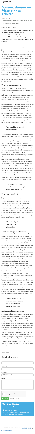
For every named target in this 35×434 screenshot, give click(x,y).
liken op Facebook (27, 427)
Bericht (3, 378)
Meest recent (16, 407)
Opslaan (6, 398)
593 (9, 27)
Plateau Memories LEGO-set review (14, 414)
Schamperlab (4, 27)
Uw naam (3, 360)
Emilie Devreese (29, 47)
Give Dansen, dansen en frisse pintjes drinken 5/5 (7, 351)
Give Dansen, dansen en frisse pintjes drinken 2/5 (3, 351)
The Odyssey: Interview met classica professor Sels (18, 412)
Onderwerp (4, 366)
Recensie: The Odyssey (11, 410)
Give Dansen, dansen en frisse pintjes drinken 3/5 (5, 351)
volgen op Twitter (26, 428)
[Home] (17, 2)
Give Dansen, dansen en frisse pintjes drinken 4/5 (6, 351)
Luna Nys (22, 47)
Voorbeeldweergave (14, 398)
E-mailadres (4, 372)
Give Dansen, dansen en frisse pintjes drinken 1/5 (2, 351)
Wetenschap (14, 27)
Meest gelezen (7, 407)
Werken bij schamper (6, 430)
